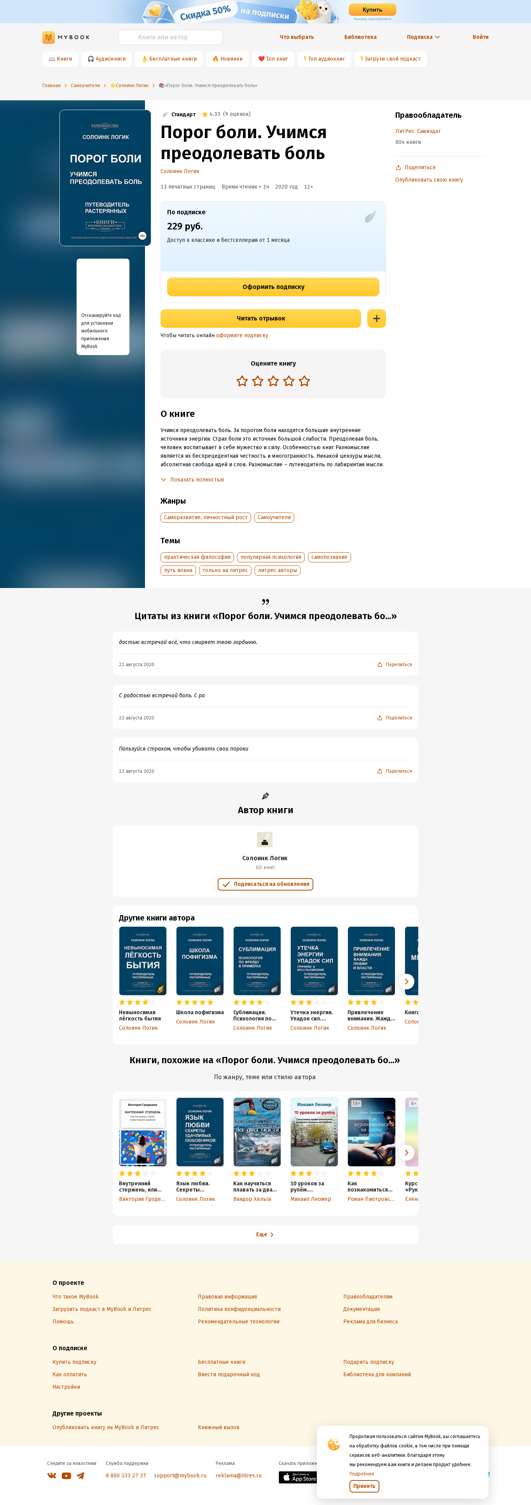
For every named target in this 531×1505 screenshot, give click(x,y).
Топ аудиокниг (326, 59)
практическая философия (197, 557)
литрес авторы (277, 570)
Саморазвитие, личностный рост (206, 517)
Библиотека (360, 37)
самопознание (329, 557)
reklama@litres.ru (239, 1475)
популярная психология (271, 557)
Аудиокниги (111, 59)
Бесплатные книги (173, 59)
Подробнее (361, 1474)
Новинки (231, 59)
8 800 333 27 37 (126, 1475)
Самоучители (274, 517)
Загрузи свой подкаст (393, 59)
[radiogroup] (273, 381)
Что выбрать (297, 37)
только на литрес (225, 570)
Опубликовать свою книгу (429, 180)
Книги (64, 59)
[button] (406, 981)
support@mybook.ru (180, 1475)
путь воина (178, 570)
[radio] (242, 380)
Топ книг (277, 59)
